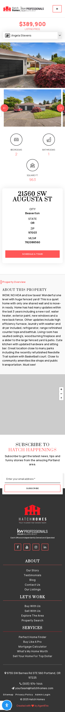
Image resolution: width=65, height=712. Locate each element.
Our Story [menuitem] (32, 570)
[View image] (32, 108)
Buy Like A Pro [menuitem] (32, 641)
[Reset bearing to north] (61, 398)
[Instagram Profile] (35, 547)
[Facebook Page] (17, 547)
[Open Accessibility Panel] (7, 705)
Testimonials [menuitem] (32, 575)
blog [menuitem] (32, 580)
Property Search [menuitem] (32, 620)
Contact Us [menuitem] (32, 584)
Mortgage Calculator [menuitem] (32, 646)
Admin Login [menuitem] (42, 694)
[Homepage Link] (23, 8)
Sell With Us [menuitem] (33, 611)
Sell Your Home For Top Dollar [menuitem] (32, 656)
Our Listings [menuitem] (32, 589)
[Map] (32, 404)
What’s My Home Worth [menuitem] (32, 651)
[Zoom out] (61, 393)
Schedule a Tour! (32, 254)
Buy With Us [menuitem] (33, 606)
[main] (32, 217)
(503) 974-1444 (32, 683)
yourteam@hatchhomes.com (34, 688)
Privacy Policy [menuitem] (24, 694)
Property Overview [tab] (14, 282)
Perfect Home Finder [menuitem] (32, 637)
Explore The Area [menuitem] (32, 615)
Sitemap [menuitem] (8, 694)
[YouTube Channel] (26, 547)
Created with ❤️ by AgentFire (32, 705)
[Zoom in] (61, 389)
